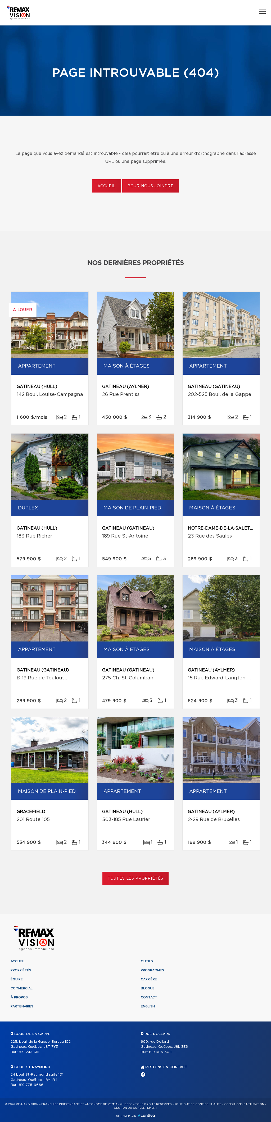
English (148, 1006)
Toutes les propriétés (136, 878)
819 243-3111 (29, 1052)
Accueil (106, 186)
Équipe (17, 979)
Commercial (22, 988)
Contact (149, 997)
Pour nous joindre (151, 186)
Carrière (149, 979)
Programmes (152, 970)
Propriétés (21, 970)
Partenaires (22, 1006)
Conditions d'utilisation (244, 1104)
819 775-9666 (31, 1085)
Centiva (146, 1115)
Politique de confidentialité (198, 1104)
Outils (147, 961)
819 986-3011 (160, 1052)
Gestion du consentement (135, 1108)
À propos (19, 997)
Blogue (148, 988)
